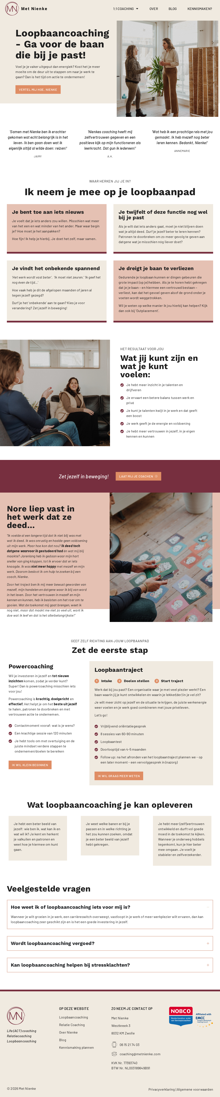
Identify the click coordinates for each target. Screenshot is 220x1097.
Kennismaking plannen (76, 1047)
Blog (173, 9)
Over (154, 9)
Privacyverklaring (161, 1089)
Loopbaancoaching (73, 1017)
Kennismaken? (200, 9)
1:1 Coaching (123, 9)
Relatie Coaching (72, 1024)
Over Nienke (68, 1032)
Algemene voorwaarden (195, 1089)
